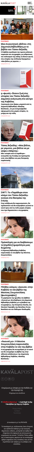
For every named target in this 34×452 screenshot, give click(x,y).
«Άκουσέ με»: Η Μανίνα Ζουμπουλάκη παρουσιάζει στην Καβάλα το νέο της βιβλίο (16, 344)
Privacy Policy (17, 409)
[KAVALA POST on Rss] (12, 379)
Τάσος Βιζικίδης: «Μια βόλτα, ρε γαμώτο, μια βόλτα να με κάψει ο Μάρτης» (16, 148)
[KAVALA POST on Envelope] (9, 379)
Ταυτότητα (17, 413)
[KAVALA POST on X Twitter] (6, 379)
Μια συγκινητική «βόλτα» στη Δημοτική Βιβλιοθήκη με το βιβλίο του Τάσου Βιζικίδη (16, 47)
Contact (17, 411)
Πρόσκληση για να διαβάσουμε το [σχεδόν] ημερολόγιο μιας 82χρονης (17, 245)
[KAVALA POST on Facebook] (2, 379)
